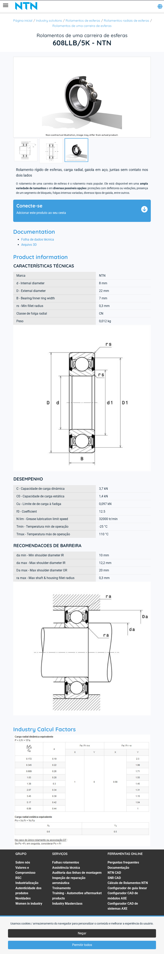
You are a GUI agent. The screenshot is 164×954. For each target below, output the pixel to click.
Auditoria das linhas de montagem (77, 873)
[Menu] (5, 6)
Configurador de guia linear (127, 888)
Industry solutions (49, 20)
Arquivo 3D (29, 245)
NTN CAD (114, 873)
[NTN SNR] (26, 6)
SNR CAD (114, 878)
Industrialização (26, 883)
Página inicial (22, 20)
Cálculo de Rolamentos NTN (128, 883)
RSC (18, 878)
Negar (82, 933)
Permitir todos (82, 945)
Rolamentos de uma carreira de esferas (82, 26)
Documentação (118, 868)
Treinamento (61, 888)
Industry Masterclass (67, 903)
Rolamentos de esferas (83, 20)
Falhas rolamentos (65, 862)
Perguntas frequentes (123, 862)
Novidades (23, 898)
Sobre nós (22, 862)
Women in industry (28, 903)
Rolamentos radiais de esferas (126, 20)
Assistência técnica (66, 868)
